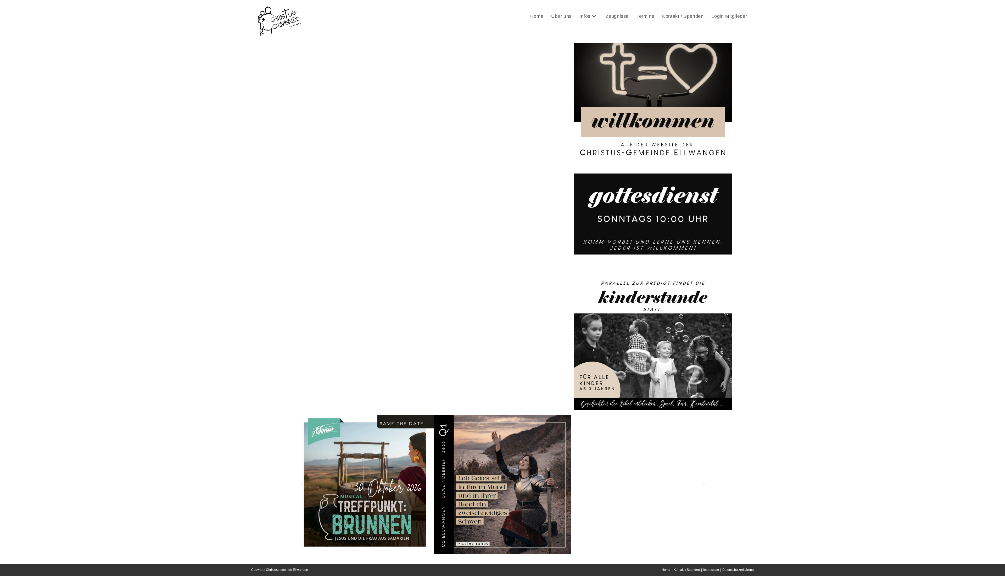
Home (666, 570)
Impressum (711, 570)
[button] (301, 484)
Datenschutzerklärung (738, 570)
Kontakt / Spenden (687, 570)
